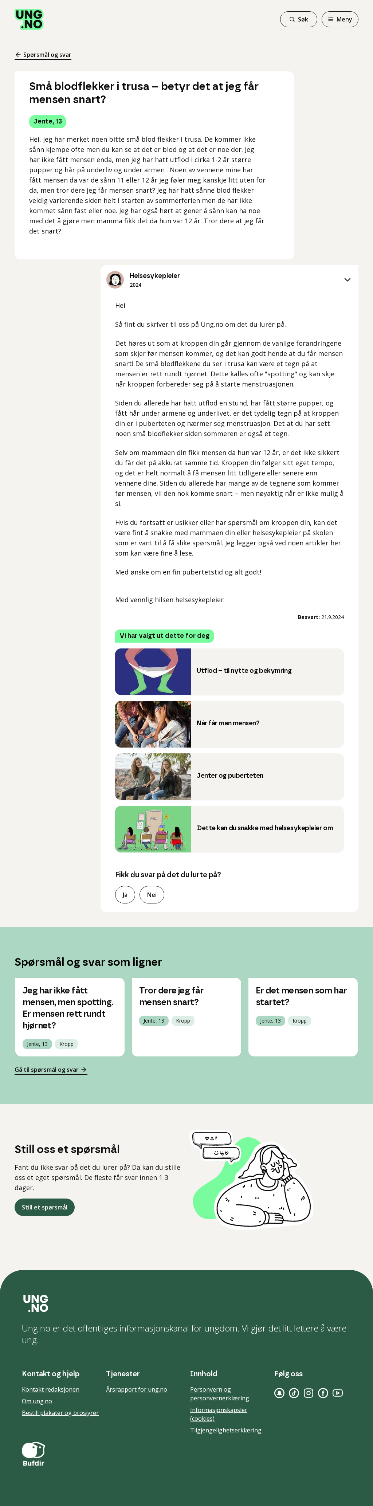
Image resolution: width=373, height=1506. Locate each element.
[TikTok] (294, 1393)
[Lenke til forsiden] (29, 19)
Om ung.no (37, 1401)
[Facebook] (323, 1393)
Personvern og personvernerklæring (219, 1393)
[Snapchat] (279, 1393)
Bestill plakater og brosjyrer (60, 1413)
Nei (152, 895)
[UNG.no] (186, 1303)
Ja (125, 895)
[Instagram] (308, 1393)
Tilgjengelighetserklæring (226, 1430)
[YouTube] (338, 1393)
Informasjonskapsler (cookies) (218, 1414)
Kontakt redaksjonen (50, 1389)
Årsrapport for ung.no (136, 1389)
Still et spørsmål (44, 1207)
